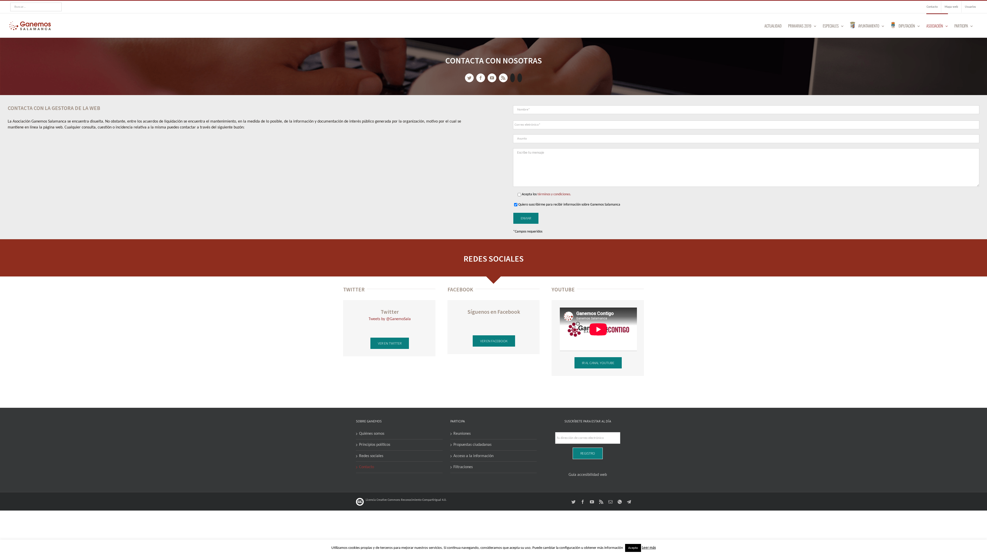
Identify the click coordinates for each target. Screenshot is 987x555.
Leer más (649, 548)
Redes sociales (371, 456)
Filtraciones (463, 467)
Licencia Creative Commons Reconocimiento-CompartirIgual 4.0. (406, 500)
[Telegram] (519, 77)
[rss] (503, 77)
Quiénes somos (371, 434)
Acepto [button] (633, 548)
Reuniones (462, 434)
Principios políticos (374, 445)
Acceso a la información (473, 456)
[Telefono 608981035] (512, 77)
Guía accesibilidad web (588, 475)
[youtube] (492, 77)
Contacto (366, 467)
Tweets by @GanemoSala (390, 319)
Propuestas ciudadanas (472, 445)
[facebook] (480, 77)
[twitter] (469, 77)
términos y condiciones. (554, 194)
